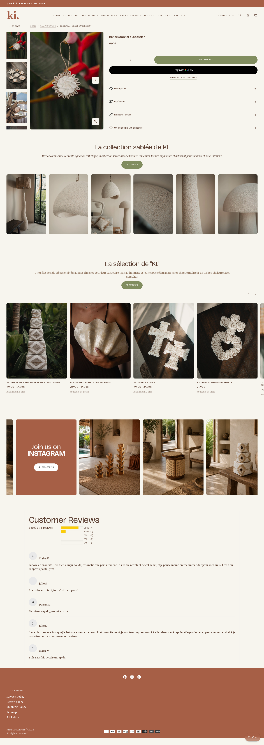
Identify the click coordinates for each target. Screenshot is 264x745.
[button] (226, 15)
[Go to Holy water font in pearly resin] (100, 341)
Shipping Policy (16, 707)
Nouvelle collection (66, 15)
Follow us (19, 467)
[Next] (255, 294)
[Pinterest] (139, 677)
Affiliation (12, 717)
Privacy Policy (15, 696)
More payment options (183, 77)
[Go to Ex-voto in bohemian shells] (227, 341)
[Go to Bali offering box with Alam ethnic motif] (36, 341)
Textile (148, 15)
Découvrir (132, 164)
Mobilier (163, 15)
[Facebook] (125, 677)
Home (33, 26)
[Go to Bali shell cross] (163, 341)
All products (48, 26)
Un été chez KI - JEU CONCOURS (27, 4)
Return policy (14, 702)
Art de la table (129, 15)
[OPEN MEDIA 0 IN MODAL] (96, 122)
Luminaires (108, 15)
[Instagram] (132, 677)
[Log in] (248, 15)
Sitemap (11, 712)
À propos (179, 15)
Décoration (89, 15)
